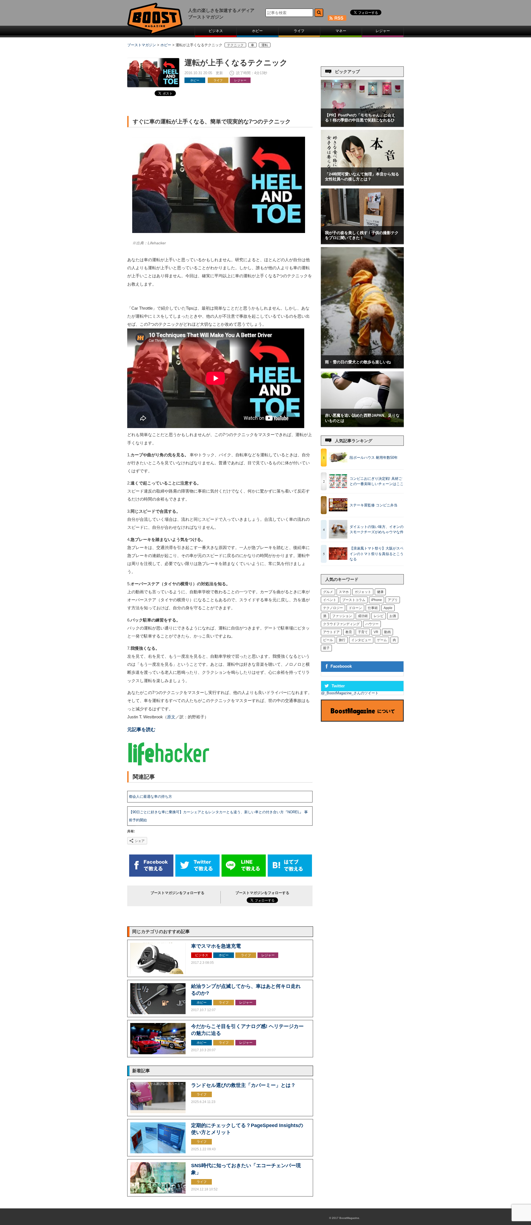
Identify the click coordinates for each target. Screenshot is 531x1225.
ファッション (342, 616)
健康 (380, 592)
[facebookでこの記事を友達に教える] (151, 875)
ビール (328, 640)
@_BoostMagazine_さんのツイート (350, 693)
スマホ (344, 592)
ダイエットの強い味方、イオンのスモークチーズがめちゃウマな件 (377, 529)
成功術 (363, 616)
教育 (348, 632)
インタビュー (361, 640)
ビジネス (216, 31)
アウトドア (331, 632)
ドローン (355, 608)
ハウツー (372, 624)
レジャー (383, 31)
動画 (387, 632)
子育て (363, 632)
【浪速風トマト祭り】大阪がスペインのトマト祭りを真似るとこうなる (377, 553)
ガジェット (363, 592)
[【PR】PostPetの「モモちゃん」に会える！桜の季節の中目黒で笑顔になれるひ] (362, 125)
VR (376, 632)
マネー (340, 31)
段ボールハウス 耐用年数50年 (374, 457)
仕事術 (373, 608)
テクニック (235, 45)
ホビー (257, 31)
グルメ (328, 592)
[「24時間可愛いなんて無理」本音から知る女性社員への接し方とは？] (362, 184)
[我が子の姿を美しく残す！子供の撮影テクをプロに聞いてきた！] (362, 242)
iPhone (376, 600)
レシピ (379, 616)
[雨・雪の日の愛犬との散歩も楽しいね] (362, 367)
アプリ (393, 600)
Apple (388, 608)
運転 (264, 45)
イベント (329, 600)
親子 (326, 648)
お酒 (392, 616)
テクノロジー (333, 608)
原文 (171, 717)
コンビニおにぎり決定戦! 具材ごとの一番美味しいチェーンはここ (377, 481)
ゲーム (382, 640)
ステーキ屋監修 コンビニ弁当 (373, 505)
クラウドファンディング (341, 624)
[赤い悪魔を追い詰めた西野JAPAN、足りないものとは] (362, 425)
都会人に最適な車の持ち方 (150, 796)
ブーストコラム (353, 600)
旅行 (342, 640)
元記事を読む (141, 729)
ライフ (299, 31)
